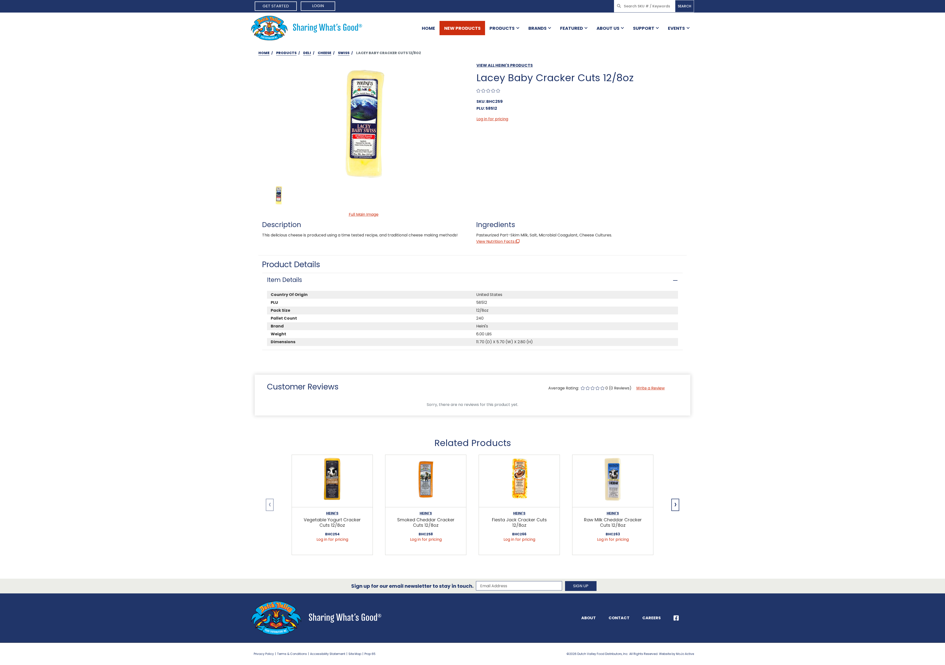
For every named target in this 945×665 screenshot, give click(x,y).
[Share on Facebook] (676, 618)
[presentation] (270, 505)
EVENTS (676, 28)
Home (428, 28)
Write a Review (650, 388)
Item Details (284, 280)
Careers (651, 618)
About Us (608, 28)
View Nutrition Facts (496, 241)
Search (684, 6)
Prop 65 (370, 654)
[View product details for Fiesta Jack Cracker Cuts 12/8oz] (519, 481)
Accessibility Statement (327, 654)
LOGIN (318, 6)
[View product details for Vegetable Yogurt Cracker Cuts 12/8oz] (332, 481)
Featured (571, 28)
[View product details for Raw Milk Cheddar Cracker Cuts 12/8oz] (612, 481)
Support (643, 28)
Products (502, 28)
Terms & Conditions (292, 654)
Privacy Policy (264, 654)
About (588, 618)
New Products (462, 28)
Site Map (354, 654)
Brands (537, 28)
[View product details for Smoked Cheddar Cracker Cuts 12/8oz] (425, 481)
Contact (619, 618)
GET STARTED (276, 6)
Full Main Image (363, 214)
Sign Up (580, 586)
